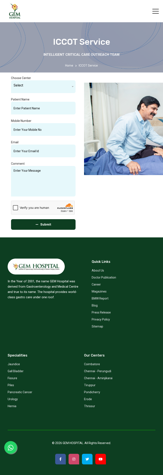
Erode (88, 399)
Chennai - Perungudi (97, 371)
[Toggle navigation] (155, 11)
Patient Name (20, 99)
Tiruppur (90, 385)
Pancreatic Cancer (20, 392)
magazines (99, 291)
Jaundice (14, 364)
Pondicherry (92, 392)
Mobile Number (21, 121)
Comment (18, 163)
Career (96, 284)
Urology (13, 399)
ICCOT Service (88, 65)
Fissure (12, 378)
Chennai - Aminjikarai (98, 378)
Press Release (101, 312)
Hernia (12, 406)
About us (98, 270)
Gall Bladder (16, 371)
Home (69, 65)
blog (95, 305)
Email (14, 142)
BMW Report (100, 298)
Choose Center (21, 78)
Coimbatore (92, 364)
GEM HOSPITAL (73, 443)
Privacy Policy (101, 319)
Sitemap (97, 326)
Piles (11, 385)
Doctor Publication (104, 277)
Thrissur (89, 406)
